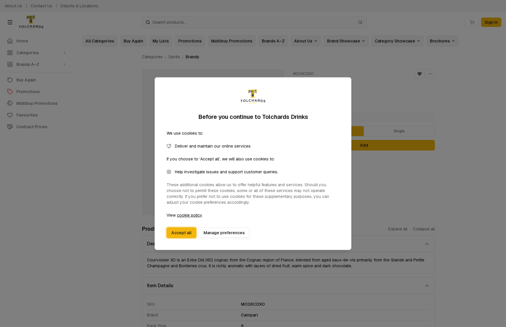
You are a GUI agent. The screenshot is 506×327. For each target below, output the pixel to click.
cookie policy (189, 215)
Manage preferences (224, 232)
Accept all (181, 232)
